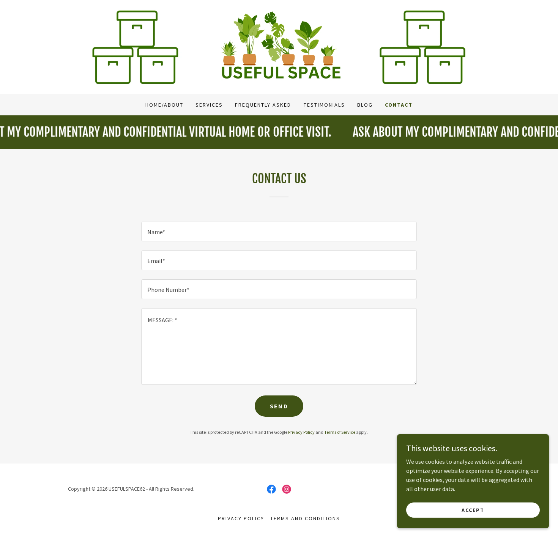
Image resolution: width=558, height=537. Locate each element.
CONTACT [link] (399, 104)
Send (279, 406)
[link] (279, 46)
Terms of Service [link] (339, 432)
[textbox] (278, 231)
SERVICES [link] (209, 104)
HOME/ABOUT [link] (164, 104)
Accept (473, 509)
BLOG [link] (365, 104)
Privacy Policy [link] (301, 432)
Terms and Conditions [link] (305, 518)
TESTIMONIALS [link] (324, 104)
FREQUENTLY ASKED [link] (263, 104)
